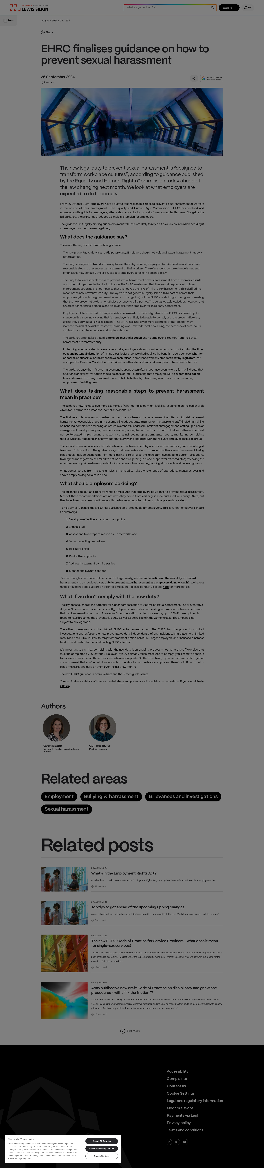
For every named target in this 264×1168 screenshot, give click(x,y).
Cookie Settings (101, 1156)
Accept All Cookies (102, 1141)
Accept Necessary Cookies (101, 1148)
